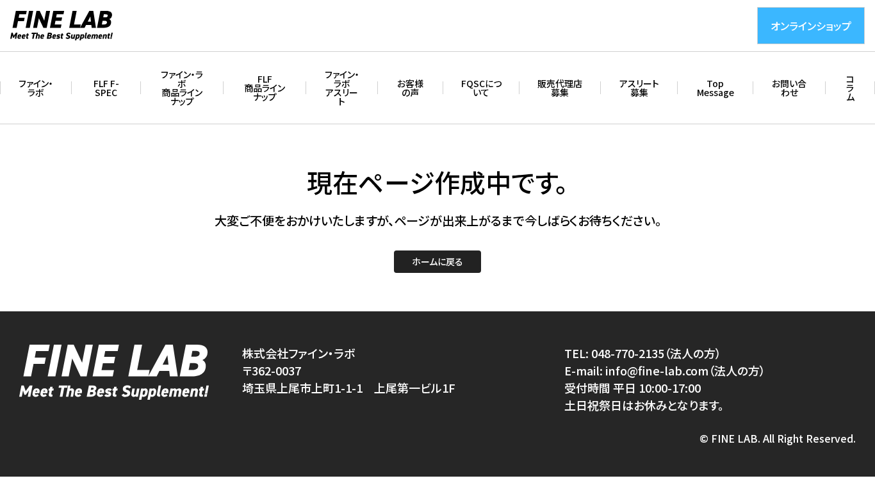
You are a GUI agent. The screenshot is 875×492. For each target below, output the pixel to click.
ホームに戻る (437, 261)
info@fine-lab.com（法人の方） (685, 370)
